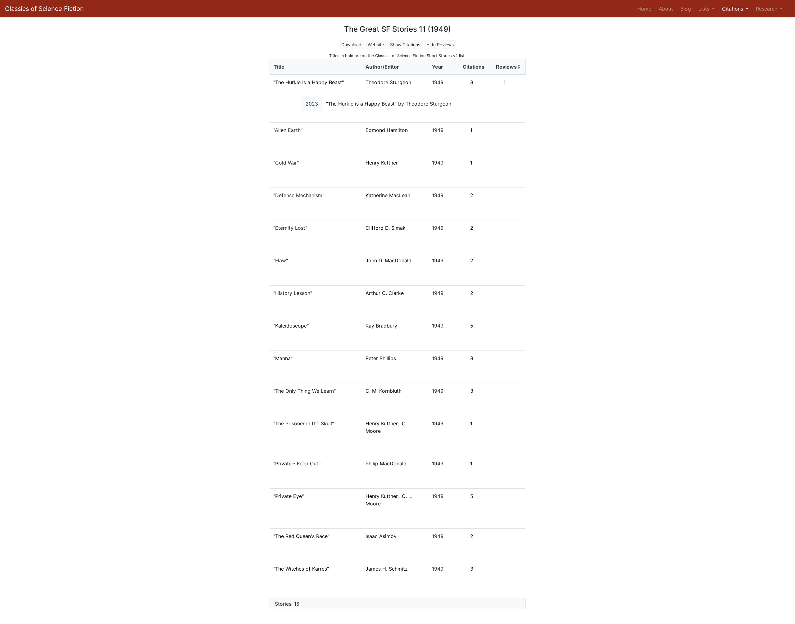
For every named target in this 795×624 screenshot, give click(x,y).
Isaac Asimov (381, 536)
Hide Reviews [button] (440, 44)
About (666, 9)
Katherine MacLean (388, 195)
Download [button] (351, 44)
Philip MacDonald (386, 463)
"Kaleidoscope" (291, 326)
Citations (473, 67)
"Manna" (283, 358)
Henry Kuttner (382, 163)
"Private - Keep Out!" (297, 463)
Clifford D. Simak (386, 228)
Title (279, 67)
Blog (685, 9)
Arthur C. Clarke (385, 293)
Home (645, 8)
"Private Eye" (288, 496)
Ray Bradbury (381, 326)
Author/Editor (382, 67)
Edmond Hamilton (387, 130)
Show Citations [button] (405, 44)
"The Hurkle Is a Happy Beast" (308, 82)
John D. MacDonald (388, 260)
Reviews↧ (508, 67)
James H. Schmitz (387, 569)
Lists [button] (704, 9)
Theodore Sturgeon (388, 82)
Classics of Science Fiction (44, 8)
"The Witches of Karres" (301, 569)
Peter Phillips (381, 358)
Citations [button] (733, 9)
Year (437, 67)
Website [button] (376, 44)
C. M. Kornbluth (384, 391)
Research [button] (767, 9)
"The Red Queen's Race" (301, 536)
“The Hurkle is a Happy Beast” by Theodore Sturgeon (388, 104)
